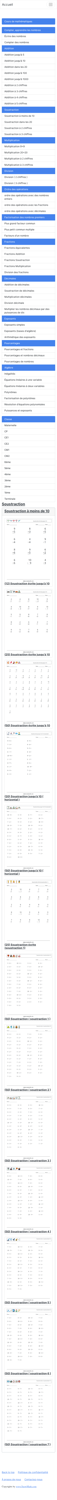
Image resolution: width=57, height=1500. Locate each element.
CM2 (7, 456)
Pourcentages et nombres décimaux (24, 355)
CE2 (6, 443)
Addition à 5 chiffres (15, 103)
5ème (7, 468)
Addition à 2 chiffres (15, 85)
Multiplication (12, 140)
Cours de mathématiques (18, 21)
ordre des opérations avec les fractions (26, 205)
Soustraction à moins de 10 (19, 115)
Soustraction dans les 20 (18, 122)
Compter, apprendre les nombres (22, 30)
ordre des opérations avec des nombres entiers (26, 197)
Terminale (9, 498)
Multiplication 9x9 (14, 146)
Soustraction (11, 109)
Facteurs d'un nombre (16, 235)
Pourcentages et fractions (18, 349)
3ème (7, 480)
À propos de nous (11, 1479)
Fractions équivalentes (17, 247)
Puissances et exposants (18, 410)
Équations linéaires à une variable (23, 379)
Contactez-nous (33, 1479)
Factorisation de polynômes (19, 398)
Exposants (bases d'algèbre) (20, 331)
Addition (9, 48)
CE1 (6, 437)
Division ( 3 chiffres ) (16, 183)
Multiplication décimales (18, 296)
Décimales (10, 278)
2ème (7, 486)
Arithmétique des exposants (19, 337)
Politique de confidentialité (33, 1472)
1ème (7, 492)
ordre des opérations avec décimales (25, 211)
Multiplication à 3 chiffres (18, 164)
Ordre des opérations (16, 189)
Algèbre (8, 367)
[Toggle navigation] (50, 4)
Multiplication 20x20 (16, 152)
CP (6, 431)
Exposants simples (14, 324)
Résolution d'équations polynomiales (24, 404)
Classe (8, 419)
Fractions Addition (14, 254)
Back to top (8, 1472)
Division (8, 171)
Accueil (7, 4)
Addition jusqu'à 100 (15, 73)
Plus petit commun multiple (19, 229)
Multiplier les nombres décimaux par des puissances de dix (26, 311)
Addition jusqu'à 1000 (16, 79)
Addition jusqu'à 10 (14, 60)
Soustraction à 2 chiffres (18, 128)
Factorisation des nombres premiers (24, 217)
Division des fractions (16, 272)
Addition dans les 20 (15, 66)
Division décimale (14, 302)
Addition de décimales (16, 284)
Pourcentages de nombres (19, 361)
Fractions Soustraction (17, 260)
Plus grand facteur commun (19, 223)
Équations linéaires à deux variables (24, 386)
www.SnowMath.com (26, 1486)
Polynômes (10, 392)
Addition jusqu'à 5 (14, 54)
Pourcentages (12, 343)
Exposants (10, 318)
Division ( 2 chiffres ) (16, 177)
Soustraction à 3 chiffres (18, 134)
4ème (7, 474)
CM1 (6, 449)
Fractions (9, 241)
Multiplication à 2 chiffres (18, 158)
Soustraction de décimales (19, 290)
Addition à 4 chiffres (15, 97)
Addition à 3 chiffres (15, 91)
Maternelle (10, 425)
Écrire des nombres (15, 36)
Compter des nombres (16, 42)
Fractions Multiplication (17, 266)
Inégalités (9, 373)
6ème (7, 462)
